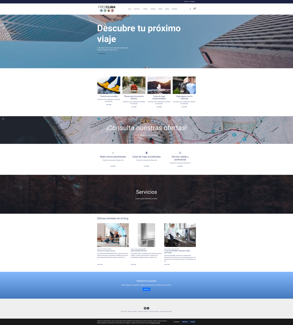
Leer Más (108, 104)
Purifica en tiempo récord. (106, 251)
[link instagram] (148, 308)
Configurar (177, 321)
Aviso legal (124, 311)
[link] (107, 9)
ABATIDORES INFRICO (139, 251)
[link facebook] (145, 308)
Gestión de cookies (143, 311)
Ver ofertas (101, 53)
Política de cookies (132, 311)
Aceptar (192, 321)
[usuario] (190, 9)
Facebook (186, 1)
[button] (137, 9)
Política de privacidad (153, 311)
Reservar (146, 289)
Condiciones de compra (166, 311)
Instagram (192, 1)
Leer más (99, 264)
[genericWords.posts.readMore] (113, 235)
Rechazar (185, 321)
